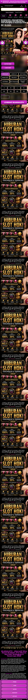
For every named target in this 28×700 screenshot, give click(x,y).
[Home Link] (9, 6)
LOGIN (14, 685)
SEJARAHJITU (4, 658)
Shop (2, 6)
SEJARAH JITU (9, 673)
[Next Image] (25, 43)
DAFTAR (14, 689)
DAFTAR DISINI (7, 64)
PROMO (14, 682)
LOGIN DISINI (8, 67)
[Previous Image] (2, 43)
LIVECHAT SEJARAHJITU (14, 102)
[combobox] (12, 9)
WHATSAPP (14, 692)
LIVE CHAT (15, 695)
